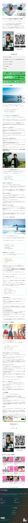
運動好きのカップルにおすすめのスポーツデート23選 (19, 417)
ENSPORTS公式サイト (20, 49)
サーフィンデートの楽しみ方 (9, 61)
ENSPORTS (14, 510)
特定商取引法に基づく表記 (16, 502)
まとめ (6, 68)
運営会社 (1, 498)
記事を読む (23, 419)
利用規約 (1, 499)
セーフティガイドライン (16, 499)
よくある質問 (6, 66)
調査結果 (15, 500)
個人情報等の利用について (3, 502)
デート (25, 17)
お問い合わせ (2, 503)
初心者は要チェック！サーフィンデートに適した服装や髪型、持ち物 (14, 59)
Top (3, 487)
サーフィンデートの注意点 (8, 64)
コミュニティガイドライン (3, 500)
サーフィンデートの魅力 (8, 57)
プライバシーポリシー (16, 498)
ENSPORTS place (14, 512)
